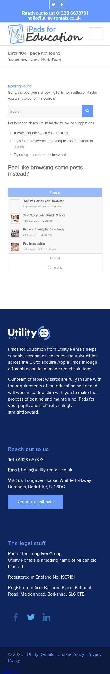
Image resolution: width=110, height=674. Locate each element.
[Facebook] (62, 4)
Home (32, 59)
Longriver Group (45, 554)
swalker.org (9, 671)
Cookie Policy (70, 654)
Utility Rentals (71, 349)
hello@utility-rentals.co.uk (54, 18)
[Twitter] (54, 4)
